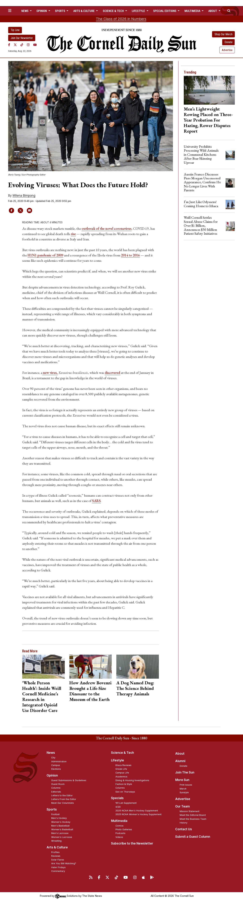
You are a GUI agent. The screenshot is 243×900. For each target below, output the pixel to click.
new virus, (50, 372)
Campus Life (122, 772)
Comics (119, 825)
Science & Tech (122, 752)
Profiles (55, 852)
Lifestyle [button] (139, 11)
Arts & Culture (57, 847)
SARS (96, 500)
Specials (117, 798)
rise (73, 233)
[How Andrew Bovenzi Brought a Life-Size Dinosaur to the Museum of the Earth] (90, 666)
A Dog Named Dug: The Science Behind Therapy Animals (135, 688)
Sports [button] (60, 11)
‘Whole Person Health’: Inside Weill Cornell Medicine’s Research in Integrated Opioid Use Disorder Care (41, 696)
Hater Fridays (58, 867)
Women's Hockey (60, 822)
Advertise (227, 50)
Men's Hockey (59, 818)
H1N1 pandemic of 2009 (45, 255)
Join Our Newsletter (22, 38)
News (51, 752)
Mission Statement (189, 811)
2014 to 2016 (130, 255)
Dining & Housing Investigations (132, 780)
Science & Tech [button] (114, 11)
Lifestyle (117, 760)
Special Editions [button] (165, 11)
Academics (121, 776)
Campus (55, 765)
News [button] (25, 11)
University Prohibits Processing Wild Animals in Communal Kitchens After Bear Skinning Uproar (201, 154)
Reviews (55, 856)
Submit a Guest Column (192, 836)
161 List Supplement (126, 803)
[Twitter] (15, 44)
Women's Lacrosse (61, 837)
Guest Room (58, 784)
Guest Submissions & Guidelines (68, 780)
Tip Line (15, 30)
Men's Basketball (60, 825)
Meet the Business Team (193, 819)
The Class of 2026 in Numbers (121, 19)
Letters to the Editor (62, 795)
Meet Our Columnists (62, 803)
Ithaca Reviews (123, 765)
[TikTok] (21, 44)
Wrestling (56, 841)
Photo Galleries (123, 829)
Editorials (56, 791)
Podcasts (120, 833)
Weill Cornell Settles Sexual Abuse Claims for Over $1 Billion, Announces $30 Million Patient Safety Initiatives (201, 225)
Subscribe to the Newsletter (132, 843)
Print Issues (186, 784)
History (183, 822)
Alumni (180, 761)
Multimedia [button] (192, 11)
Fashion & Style (123, 784)
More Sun (182, 780)
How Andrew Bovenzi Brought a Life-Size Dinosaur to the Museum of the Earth (90, 691)
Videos (119, 837)
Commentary (58, 871)
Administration (59, 761)
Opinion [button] (41, 11)
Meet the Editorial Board (193, 815)
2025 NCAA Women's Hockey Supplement (138, 814)
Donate (228, 42)
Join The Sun (184, 772)
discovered (112, 372)
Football (55, 814)
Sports (52, 809)
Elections (56, 769)
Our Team (182, 806)
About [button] (213, 11)
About (179, 753)
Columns (55, 787)
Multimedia (119, 821)
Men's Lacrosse (59, 833)
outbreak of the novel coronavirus (106, 228)
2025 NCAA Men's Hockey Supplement (136, 810)
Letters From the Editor (63, 799)
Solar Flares (57, 859)
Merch (183, 788)
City (53, 757)
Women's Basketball (62, 829)
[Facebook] (9, 44)
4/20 (118, 807)
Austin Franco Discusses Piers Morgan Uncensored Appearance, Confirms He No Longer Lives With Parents (202, 182)
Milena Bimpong (24, 195)
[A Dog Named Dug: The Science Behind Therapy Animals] (137, 666)
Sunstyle (184, 792)
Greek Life (121, 769)
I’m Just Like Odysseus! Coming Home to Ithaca (201, 203)
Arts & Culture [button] (84, 11)
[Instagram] (28, 44)
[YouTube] (35, 44)
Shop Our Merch (224, 34)
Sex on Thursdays (125, 791)
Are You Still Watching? (63, 863)
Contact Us (183, 829)
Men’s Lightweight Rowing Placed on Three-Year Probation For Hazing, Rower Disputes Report (208, 120)
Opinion (52, 775)
